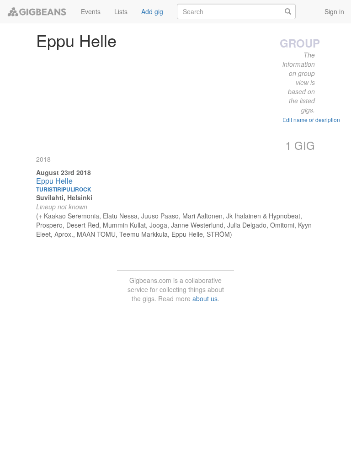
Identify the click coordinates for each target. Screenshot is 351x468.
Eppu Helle (54, 181)
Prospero (49, 224)
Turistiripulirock (63, 189)
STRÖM (218, 234)
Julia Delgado (246, 224)
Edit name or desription (311, 119)
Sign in (334, 11)
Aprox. (63, 234)
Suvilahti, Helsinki (64, 197)
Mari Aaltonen (202, 215)
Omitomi (282, 224)
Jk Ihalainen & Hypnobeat (263, 215)
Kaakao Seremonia (71, 215)
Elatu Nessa (120, 215)
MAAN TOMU (96, 234)
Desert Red (82, 224)
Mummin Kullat (124, 224)
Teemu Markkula (143, 234)
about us (205, 298)
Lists (121, 11)
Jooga (158, 224)
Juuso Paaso (160, 215)
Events (91, 11)
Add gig (152, 11)
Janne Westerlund (197, 224)
